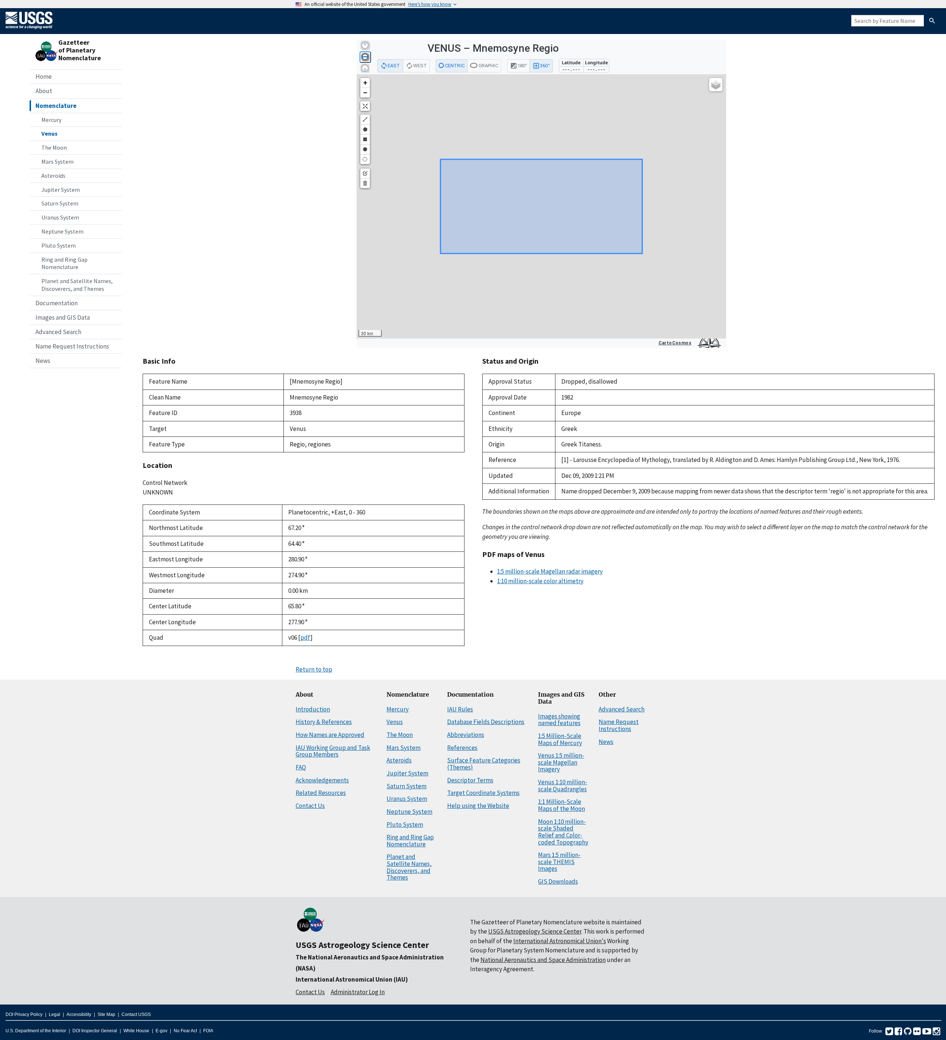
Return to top (314, 669)
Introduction (313, 709)
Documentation (56, 303)
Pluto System (58, 245)
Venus (49, 133)
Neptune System (62, 231)
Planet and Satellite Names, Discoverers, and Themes (77, 284)
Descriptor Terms (470, 780)
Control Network (165, 483)
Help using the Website (478, 806)
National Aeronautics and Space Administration (543, 960)
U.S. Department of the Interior (36, 1030)
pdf (305, 637)
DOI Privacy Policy (24, 1014)
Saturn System (59, 203)
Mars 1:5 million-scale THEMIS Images (559, 862)
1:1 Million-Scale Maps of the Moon (561, 805)
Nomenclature (55, 106)
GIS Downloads (558, 881)
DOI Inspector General (94, 1030)
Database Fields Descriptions (485, 722)
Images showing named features (559, 719)
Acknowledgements (322, 780)
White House (136, 1030)
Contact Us (310, 806)
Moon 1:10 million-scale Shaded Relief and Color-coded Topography (563, 832)
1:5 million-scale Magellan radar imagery (550, 571)
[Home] (29, 30)
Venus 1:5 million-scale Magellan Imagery (561, 762)
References (462, 748)
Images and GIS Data (62, 317)
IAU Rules (460, 709)
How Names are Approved (330, 735)
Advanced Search (58, 332)
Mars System (57, 161)
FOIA (208, 1030)
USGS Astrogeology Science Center (362, 944)
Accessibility (79, 1014)
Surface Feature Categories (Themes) (483, 763)
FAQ (301, 767)
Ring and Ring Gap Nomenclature (64, 263)
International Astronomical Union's (559, 941)
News (42, 361)
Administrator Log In (358, 992)
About (43, 91)
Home (43, 76)
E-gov (161, 1030)
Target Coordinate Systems (483, 793)
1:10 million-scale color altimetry (540, 581)
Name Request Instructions (72, 346)
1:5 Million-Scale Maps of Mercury (560, 739)
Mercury (51, 119)
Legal (54, 1014)
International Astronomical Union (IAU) (352, 979)
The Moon (54, 147)
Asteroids (53, 175)
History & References (324, 722)
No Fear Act (185, 1030)
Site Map (106, 1014)
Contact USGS (136, 1014)
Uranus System (60, 217)
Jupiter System (60, 189)
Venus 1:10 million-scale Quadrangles (562, 785)
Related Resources (321, 793)
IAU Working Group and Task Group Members (333, 751)
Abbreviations (465, 735)
